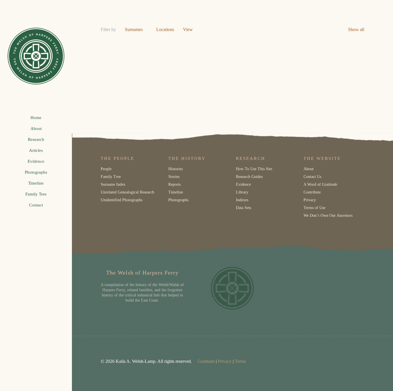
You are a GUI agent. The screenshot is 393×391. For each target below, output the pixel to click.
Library (242, 192)
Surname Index (113, 184)
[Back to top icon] (365, 379)
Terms (240, 361)
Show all (356, 29)
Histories (175, 169)
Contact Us (312, 177)
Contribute (312, 192)
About (309, 169)
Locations (165, 29)
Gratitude (206, 361)
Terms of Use (314, 208)
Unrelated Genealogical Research (127, 192)
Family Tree (111, 177)
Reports (174, 184)
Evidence (243, 184)
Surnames (134, 29)
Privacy (310, 200)
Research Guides (249, 177)
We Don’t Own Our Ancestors (328, 215)
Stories (174, 177)
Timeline (175, 192)
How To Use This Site (254, 169)
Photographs (178, 200)
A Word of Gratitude (320, 184)
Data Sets (243, 208)
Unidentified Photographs (121, 200)
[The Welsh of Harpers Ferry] (36, 56)
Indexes (242, 200)
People (106, 169)
